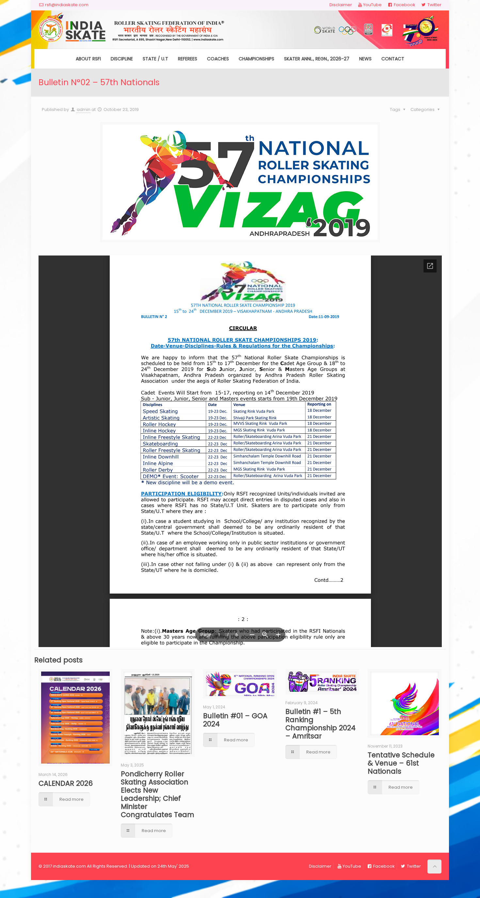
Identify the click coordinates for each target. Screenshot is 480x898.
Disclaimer (340, 5)
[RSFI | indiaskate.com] (240, 29)
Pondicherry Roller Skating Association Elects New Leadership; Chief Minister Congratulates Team (157, 794)
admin (83, 109)
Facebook (404, 5)
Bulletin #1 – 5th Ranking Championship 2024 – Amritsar (320, 724)
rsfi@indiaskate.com (66, 5)
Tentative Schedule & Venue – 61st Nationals (401, 763)
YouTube (372, 5)
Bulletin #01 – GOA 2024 (235, 720)
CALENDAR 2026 (66, 783)
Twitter (433, 5)
